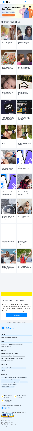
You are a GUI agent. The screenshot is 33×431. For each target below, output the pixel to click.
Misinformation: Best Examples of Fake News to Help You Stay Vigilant (8, 267)
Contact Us (14, 337)
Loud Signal (4, 358)
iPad (7, 367)
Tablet (20, 367)
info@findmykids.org (5, 426)
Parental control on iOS (22, 377)
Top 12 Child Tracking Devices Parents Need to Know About (7, 44)
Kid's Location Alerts (6, 356)
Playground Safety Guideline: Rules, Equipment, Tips (22, 243)
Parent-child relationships (7, 382)
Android (10, 367)
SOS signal (15, 353)
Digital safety (4, 377)
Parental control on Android (7, 379)
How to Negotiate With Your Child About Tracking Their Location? (24, 193)
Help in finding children (7, 361)
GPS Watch (8, 337)
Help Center (4, 344)
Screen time (4, 384)
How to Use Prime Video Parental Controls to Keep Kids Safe (24, 118)
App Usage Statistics (19, 356)
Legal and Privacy (6, 346)
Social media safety (12, 384)
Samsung (15, 367)
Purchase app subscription (16, 344)
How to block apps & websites (8, 386)
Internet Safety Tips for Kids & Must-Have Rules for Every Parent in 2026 (8, 68)
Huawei (3, 370)
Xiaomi (23, 367)
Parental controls (12, 377)
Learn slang (17, 379)
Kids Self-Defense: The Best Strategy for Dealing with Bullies (24, 68)
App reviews (16, 382)
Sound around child (6, 353)
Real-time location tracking (15, 358)
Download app (16, 315)
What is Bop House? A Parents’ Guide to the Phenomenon (23, 93)
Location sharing (23, 382)
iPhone (3, 367)
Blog (2, 337)
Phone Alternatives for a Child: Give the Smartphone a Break (24, 143)
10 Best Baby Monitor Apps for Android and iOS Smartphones (8, 93)
